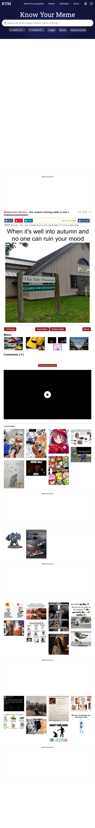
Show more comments (47, 365)
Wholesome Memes (15, 212)
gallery (41, 225)
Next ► (87, 329)
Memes (63, 30)
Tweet (29, 221)
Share (9, 221)
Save (19, 221)
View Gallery (42, 329)
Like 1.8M (85, 221)
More (76, 3)
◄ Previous (10, 329)
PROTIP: (7, 225)
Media (51, 3)
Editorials (64, 3)
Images (51, 30)
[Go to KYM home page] (6, 4)
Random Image (58, 329)
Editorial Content (78, 30)
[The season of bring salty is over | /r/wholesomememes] (47, 276)
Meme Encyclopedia (33, 3)
